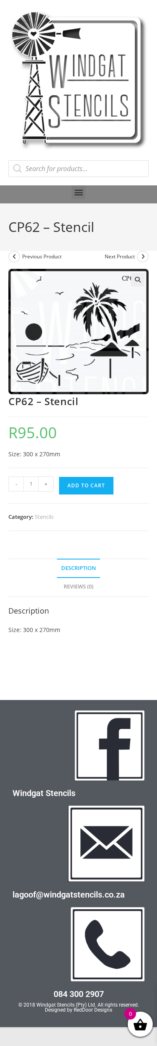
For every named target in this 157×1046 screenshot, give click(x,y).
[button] (78, 192)
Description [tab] (78, 568)
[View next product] (143, 257)
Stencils (44, 516)
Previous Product (42, 256)
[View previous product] (14, 257)
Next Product (120, 256)
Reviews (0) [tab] (78, 586)
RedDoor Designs (93, 1010)
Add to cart (86, 485)
